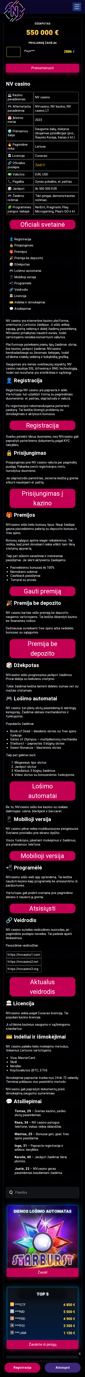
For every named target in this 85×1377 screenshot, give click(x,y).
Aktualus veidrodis (42, 986)
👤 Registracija (20, 239)
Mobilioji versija (42, 856)
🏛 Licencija (17, 296)
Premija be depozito (42, 648)
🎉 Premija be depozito (26, 258)
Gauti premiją (42, 591)
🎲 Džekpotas (19, 264)
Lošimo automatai (42, 791)
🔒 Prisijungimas (21, 245)
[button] (77, 6)
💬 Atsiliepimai (20, 309)
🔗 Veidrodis (18, 290)
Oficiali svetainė (42, 224)
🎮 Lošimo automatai (25, 271)
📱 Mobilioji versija (22, 277)
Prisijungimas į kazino (42, 498)
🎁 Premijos (18, 252)
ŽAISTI (40, 165)
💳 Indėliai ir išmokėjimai (27, 302)
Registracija (42, 425)
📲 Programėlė (20, 283)
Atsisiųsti (42, 908)
